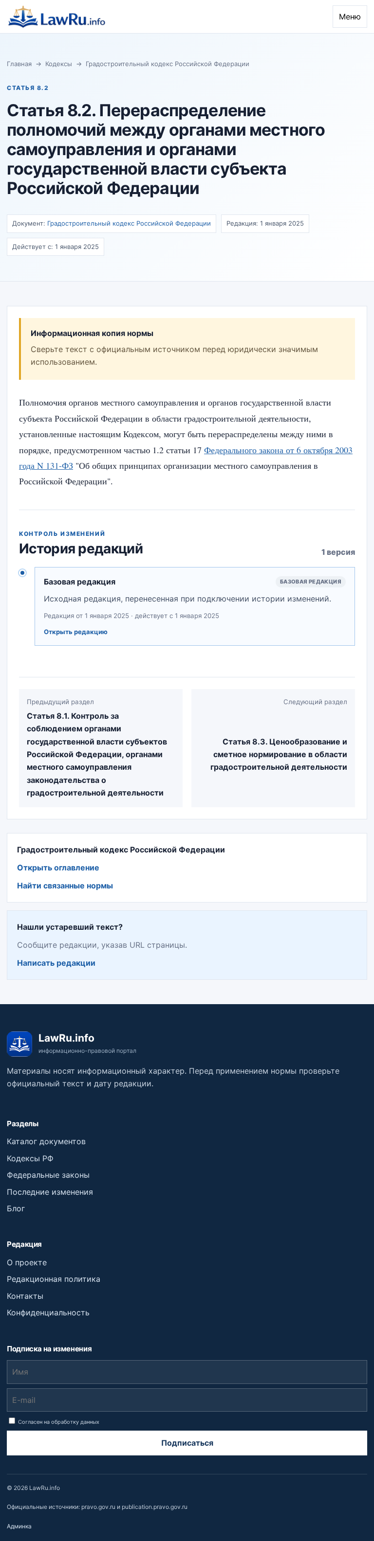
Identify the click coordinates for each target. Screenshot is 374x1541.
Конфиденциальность (48, 1312)
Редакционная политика (53, 1279)
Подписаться (187, 1443)
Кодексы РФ (30, 1158)
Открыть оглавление (58, 867)
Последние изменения (50, 1192)
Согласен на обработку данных (58, 1421)
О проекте (27, 1262)
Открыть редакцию (76, 632)
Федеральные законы (48, 1175)
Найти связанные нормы (65, 885)
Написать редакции (56, 963)
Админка (19, 1526)
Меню (350, 16)
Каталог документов (46, 1141)
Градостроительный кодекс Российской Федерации (167, 64)
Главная (19, 64)
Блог (16, 1208)
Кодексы (58, 64)
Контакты (25, 1296)
